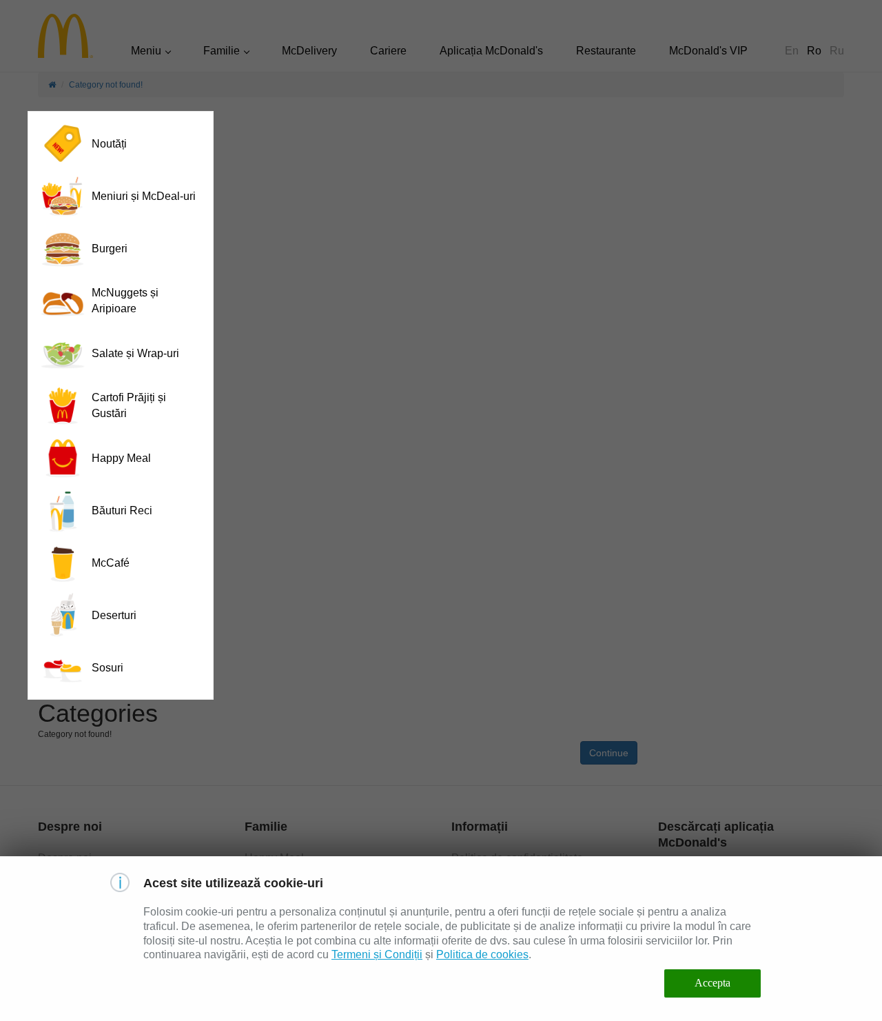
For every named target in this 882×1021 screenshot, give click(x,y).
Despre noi (65, 858)
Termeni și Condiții (376, 954)
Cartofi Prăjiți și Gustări (129, 405)
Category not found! (106, 85)
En (792, 51)
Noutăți (109, 144)
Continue (608, 752)
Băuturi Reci (122, 510)
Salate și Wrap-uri (135, 353)
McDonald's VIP (708, 51)
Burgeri (109, 248)
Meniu (146, 51)
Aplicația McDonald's (491, 51)
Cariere (388, 51)
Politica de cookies (482, 954)
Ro (814, 51)
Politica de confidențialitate (517, 858)
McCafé (111, 563)
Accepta (712, 983)
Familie (221, 51)
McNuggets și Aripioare (125, 300)
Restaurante (606, 51)
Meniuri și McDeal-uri (144, 196)
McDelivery (309, 51)
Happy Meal (121, 458)
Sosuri (107, 668)
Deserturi (114, 615)
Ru (837, 51)
